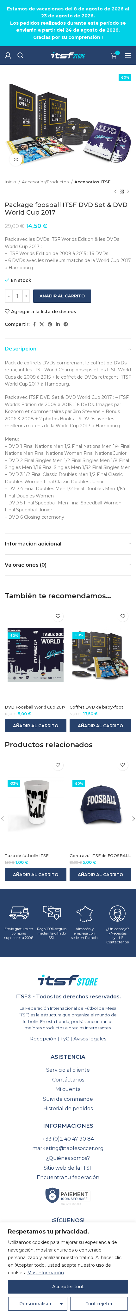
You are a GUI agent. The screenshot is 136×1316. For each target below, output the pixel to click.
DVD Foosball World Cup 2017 (35, 707)
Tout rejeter (99, 1304)
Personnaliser (35, 1304)
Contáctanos (117, 942)
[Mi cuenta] (8, 55)
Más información (45, 1273)
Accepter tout (68, 1286)
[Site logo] (68, 55)
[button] (35, 725)
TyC (64, 1039)
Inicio (11, 181)
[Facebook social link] (34, 324)
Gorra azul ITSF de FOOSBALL (100, 855)
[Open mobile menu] (128, 55)
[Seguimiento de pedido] (68, 1070)
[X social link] (42, 324)
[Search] (20, 55)
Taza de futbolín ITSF (26, 855)
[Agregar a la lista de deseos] (57, 616)
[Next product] (128, 191)
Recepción (43, 1039)
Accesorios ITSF (92, 181)
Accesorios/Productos (46, 181)
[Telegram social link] (66, 324)
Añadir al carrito (62, 295)
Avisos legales (89, 1039)
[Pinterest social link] (50, 324)
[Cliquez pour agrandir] (15, 159)
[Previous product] (115, 191)
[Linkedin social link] (58, 324)
